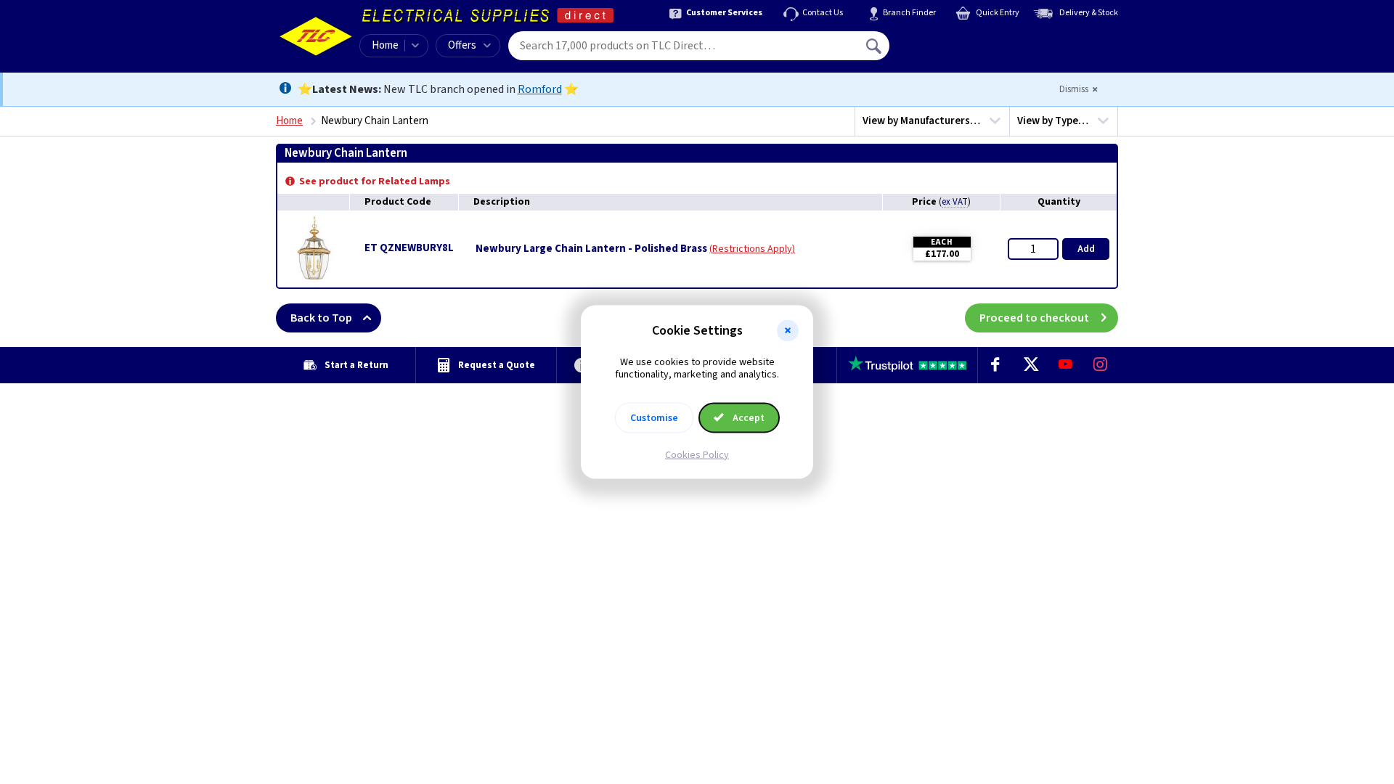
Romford (540, 89)
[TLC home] (316, 36)
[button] (788, 331)
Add (1086, 249)
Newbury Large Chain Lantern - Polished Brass (591, 249)
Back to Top (321, 318)
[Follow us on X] (1030, 365)
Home (385, 45)
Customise (654, 417)
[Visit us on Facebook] (995, 365)
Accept (747, 417)
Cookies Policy (697, 454)
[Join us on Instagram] (1100, 365)
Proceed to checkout (1034, 318)
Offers (462, 45)
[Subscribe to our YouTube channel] (1065, 365)
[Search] (874, 45)
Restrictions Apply (752, 249)
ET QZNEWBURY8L (409, 248)
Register (955, 50)
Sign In (966, 41)
